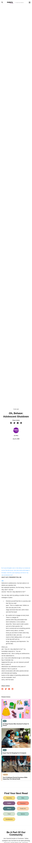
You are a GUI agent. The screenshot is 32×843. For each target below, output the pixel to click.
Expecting (9, 797)
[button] (11, 423)
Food (9, 814)
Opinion (23, 814)
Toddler (9, 803)
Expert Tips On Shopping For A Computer (14, 753)
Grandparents (9, 819)
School (9, 808)
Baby (23, 797)
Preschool (22, 803)
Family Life (5, 774)
